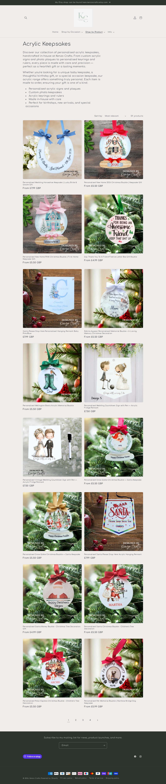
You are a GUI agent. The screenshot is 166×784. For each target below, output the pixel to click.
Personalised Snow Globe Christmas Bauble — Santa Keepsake (112, 480)
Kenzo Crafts (35, 778)
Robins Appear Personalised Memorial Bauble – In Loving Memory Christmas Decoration (110, 332)
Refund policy (81, 778)
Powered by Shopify (49, 778)
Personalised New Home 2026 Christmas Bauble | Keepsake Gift (113, 182)
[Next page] (97, 720)
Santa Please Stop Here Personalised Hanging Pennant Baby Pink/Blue (51, 332)
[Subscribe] (104, 745)
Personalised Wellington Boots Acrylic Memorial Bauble (48, 405)
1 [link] (68, 720)
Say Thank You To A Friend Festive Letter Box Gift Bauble (110, 257)
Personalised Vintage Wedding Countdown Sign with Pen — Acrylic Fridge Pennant (50, 481)
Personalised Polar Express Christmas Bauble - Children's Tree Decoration (51, 702)
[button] (26, 18)
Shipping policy (112, 778)
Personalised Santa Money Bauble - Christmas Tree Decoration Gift (51, 628)
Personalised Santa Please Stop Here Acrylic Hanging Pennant (113, 554)
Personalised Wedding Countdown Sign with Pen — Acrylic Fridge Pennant (110, 407)
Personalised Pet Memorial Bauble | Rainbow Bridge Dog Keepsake (110, 702)
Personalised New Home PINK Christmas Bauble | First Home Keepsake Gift (50, 258)
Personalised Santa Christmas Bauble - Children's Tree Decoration (109, 628)
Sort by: (98, 116)
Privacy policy (66, 778)
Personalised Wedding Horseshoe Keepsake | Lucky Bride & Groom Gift (50, 184)
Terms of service (96, 778)
